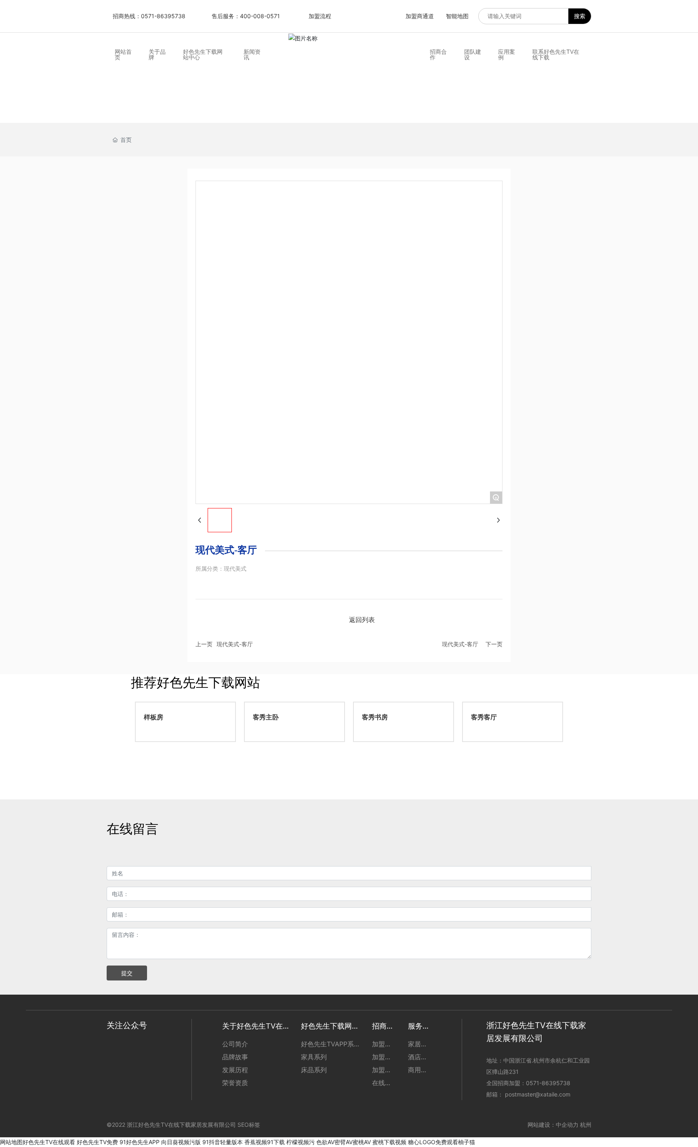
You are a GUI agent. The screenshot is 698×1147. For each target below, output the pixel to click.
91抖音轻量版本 (222, 1142)
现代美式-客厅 (235, 644)
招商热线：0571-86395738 (149, 16)
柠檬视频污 (300, 1142)
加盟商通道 (420, 16)
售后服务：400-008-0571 (246, 16)
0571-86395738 (549, 1083)
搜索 (579, 16)
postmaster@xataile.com (537, 1094)
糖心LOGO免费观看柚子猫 (441, 1142)
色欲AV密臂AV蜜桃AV (343, 1142)
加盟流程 (320, 16)
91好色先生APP (140, 1142)
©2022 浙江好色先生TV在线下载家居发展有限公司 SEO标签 (183, 1124)
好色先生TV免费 (97, 1142)
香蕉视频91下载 (264, 1142)
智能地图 (457, 16)
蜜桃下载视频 (389, 1142)
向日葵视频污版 (181, 1142)
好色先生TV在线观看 (49, 1142)
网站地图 (11, 1142)
